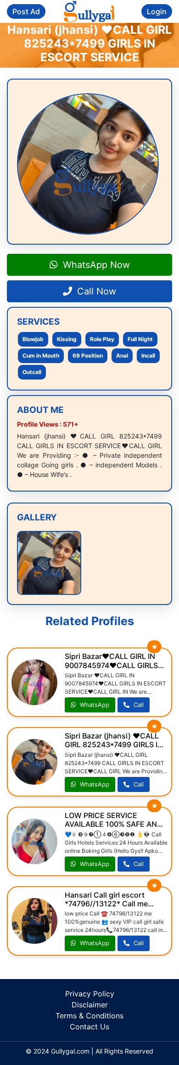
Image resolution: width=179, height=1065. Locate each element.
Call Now (95, 291)
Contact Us (89, 1026)
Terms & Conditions (89, 1015)
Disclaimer (90, 1004)
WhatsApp (93, 704)
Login (157, 11)
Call (138, 704)
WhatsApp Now (95, 264)
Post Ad (26, 11)
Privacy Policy (89, 993)
